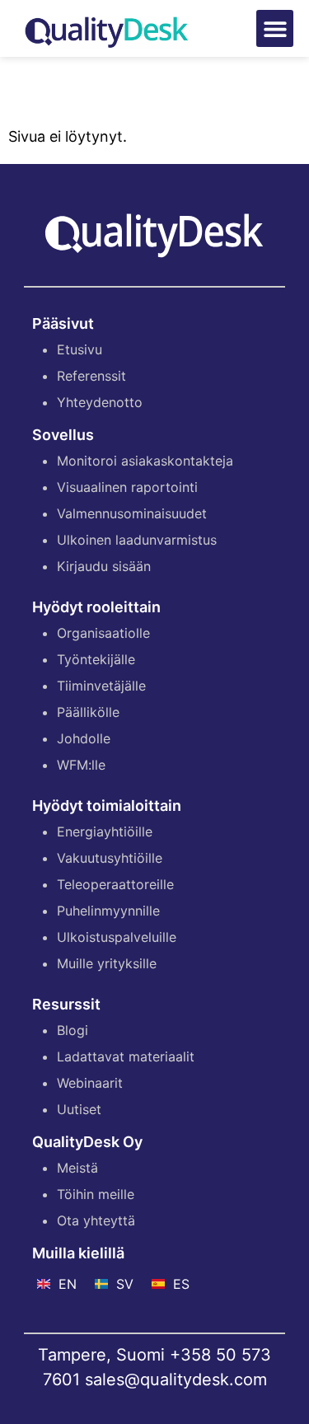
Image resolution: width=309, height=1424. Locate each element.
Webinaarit (90, 1083)
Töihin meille (95, 1194)
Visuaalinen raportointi (127, 487)
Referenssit (91, 376)
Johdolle (83, 738)
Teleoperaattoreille (115, 884)
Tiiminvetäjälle (101, 685)
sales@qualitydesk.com (176, 1379)
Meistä (77, 1167)
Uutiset (79, 1109)
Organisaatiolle (103, 633)
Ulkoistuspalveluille (116, 937)
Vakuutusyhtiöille (109, 858)
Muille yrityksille (107, 963)
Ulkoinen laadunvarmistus (137, 540)
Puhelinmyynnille (108, 910)
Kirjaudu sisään (104, 566)
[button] (274, 28)
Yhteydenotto (100, 402)
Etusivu (79, 349)
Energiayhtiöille (104, 831)
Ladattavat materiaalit (125, 1056)
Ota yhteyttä (96, 1220)
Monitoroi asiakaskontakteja (145, 460)
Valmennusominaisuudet (132, 513)
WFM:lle (81, 764)
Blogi (72, 1030)
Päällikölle (88, 712)
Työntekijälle (96, 659)
